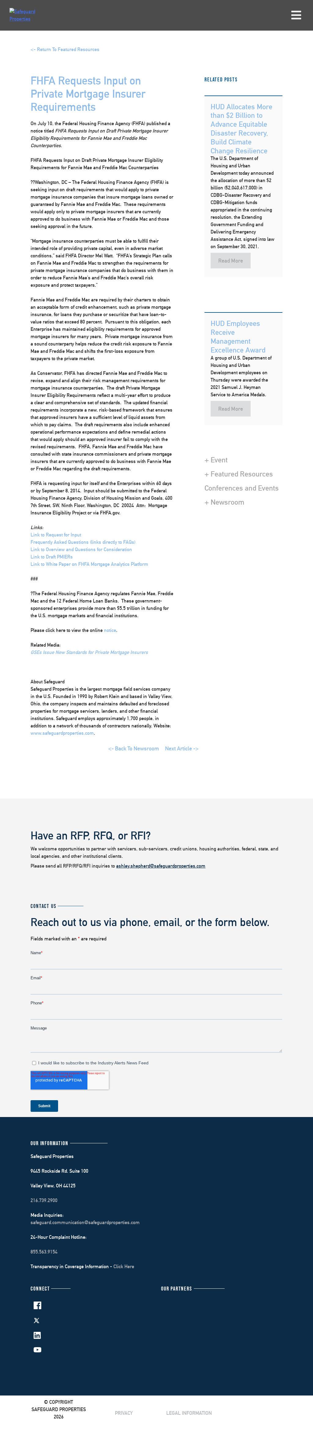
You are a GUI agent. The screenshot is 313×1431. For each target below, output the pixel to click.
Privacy (124, 1413)
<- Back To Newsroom (133, 748)
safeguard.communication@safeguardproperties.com (85, 1222)
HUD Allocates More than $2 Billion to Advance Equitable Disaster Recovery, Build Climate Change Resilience (241, 128)
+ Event (216, 459)
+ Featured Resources (238, 473)
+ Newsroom (224, 502)
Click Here (123, 1266)
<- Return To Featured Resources (65, 49)
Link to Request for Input (56, 535)
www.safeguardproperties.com (62, 733)
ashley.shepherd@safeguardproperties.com (160, 866)
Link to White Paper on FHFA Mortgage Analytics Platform (89, 564)
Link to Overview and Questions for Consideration (81, 549)
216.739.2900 (44, 1200)
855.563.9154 (44, 1252)
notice (110, 630)
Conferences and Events (241, 488)
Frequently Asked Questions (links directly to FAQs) (83, 542)
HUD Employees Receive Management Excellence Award (238, 336)
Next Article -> (182, 748)
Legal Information (189, 1413)
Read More (230, 260)
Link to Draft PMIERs (52, 557)
